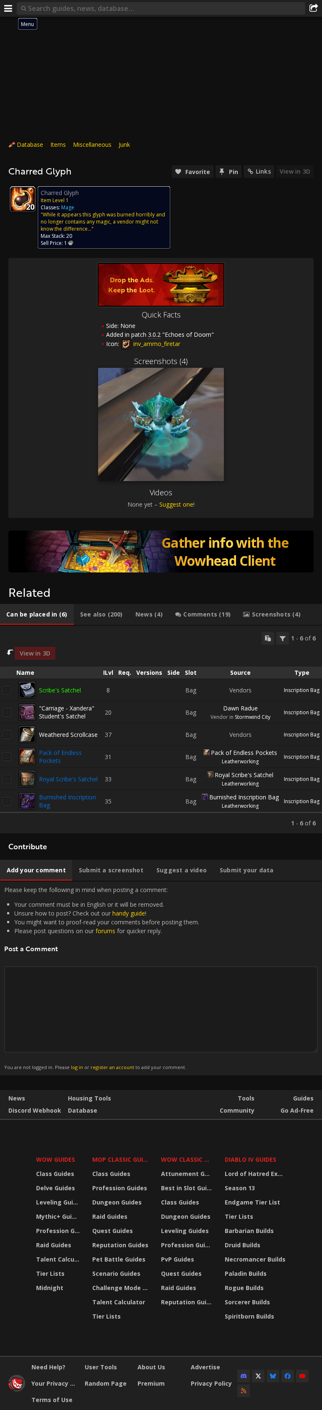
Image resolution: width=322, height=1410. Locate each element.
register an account (112, 1067)
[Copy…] (268, 638)
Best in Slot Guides (187, 1188)
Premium (151, 1383)
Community (237, 1110)
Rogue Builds (244, 1288)
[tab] (37, 614)
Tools (246, 1098)
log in (77, 1067)
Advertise (205, 1367)
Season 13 (240, 1188)
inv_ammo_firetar (156, 344)
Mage (67, 207)
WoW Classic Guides (187, 1159)
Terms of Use (52, 1400)
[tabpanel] (161, 730)
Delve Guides (55, 1188)
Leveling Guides (59, 1202)
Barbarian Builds (249, 1231)
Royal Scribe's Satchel (68, 779)
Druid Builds (242, 1245)
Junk (124, 144)
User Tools (101, 1367)
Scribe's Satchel (60, 690)
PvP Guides (177, 1259)
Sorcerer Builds (247, 1302)
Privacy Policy (211, 1383)
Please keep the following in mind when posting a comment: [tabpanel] (101, 978)
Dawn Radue (240, 708)
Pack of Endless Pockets (60, 757)
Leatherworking (240, 761)
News (16, 1098)
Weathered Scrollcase (68, 735)
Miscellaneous (92, 144)
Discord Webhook (34, 1110)
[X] (258, 1376)
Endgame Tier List (252, 1202)
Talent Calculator (59, 1259)
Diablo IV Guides (250, 1159)
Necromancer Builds (255, 1259)
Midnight (49, 1288)
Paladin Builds (246, 1273)
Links (263, 171)
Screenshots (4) (161, 361)
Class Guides (55, 1174)
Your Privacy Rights (54, 1383)
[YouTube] (302, 1376)
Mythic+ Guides (59, 1216)
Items (58, 144)
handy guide (128, 913)
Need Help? (48, 1367)
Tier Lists (50, 1273)
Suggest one (176, 504)
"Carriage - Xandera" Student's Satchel (66, 712)
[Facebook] (287, 1376)
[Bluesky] (273, 1376)
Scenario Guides (116, 1273)
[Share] (313, 8)
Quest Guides (112, 1231)
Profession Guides (59, 1231)
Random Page (106, 1383)
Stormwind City (252, 717)
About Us (151, 1367)
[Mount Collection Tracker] (161, 551)
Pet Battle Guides (118, 1259)
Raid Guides (53, 1245)
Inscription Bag (301, 690)
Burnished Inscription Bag (244, 797)
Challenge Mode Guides (121, 1288)
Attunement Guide (187, 1174)
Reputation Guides (120, 1245)
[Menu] (8, 8)
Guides (303, 1098)
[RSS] (243, 1390)
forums (105, 931)
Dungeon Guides (117, 1202)
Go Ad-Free (297, 1110)
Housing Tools (89, 1098)
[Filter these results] (282, 638)
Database (30, 144)
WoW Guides (55, 1159)
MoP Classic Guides (121, 1159)
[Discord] (243, 1376)
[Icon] (23, 199)
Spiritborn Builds (249, 1316)
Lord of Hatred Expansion (256, 1174)
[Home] (16, 1389)
